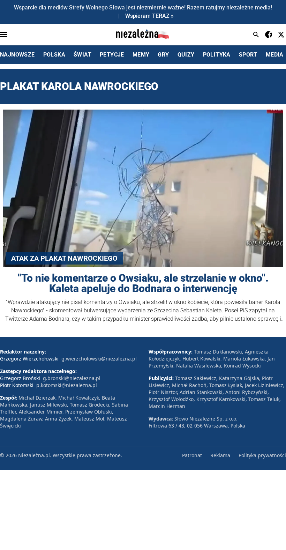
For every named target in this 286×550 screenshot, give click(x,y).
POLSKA (54, 54)
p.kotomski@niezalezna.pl (66, 385)
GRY (163, 54)
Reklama (220, 455)
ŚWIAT (82, 54)
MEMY (141, 54)
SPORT (248, 54)
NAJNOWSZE (17, 54)
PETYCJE (112, 54)
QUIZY (186, 54)
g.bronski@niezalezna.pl (71, 378)
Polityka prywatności (262, 455)
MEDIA (275, 54)
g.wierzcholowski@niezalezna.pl (99, 358)
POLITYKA (217, 54)
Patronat (192, 455)
